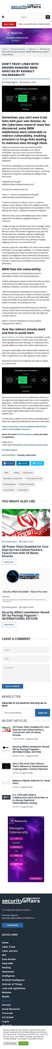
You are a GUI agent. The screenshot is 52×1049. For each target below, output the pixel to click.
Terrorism (7, 1013)
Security (15, 807)
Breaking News (18, 49)
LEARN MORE (12, 925)
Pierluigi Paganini (11, 82)
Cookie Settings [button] (10, 1043)
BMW (6, 473)
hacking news (28, 473)
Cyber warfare (18, 739)
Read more (9, 562)
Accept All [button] (23, 1043)
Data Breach (9, 959)
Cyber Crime (8, 946)
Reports (32, 49)
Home (4, 49)
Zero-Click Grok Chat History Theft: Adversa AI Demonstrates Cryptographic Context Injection (30, 766)
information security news (12, 478)
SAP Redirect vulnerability (14, 337)
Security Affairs (8, 490)
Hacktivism (8, 971)
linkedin (24, 463)
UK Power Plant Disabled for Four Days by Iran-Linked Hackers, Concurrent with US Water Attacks (25, 551)
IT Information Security (34, 478)
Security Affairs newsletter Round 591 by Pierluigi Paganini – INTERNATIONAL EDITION (25, 615)
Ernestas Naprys (25, 434)
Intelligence (8, 975)
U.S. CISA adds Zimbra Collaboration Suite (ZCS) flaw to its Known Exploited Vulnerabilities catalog (30, 798)
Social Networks (11, 1009)
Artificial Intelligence (13, 979)
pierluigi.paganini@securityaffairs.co (18, 918)
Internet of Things (12, 984)
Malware (6, 992)
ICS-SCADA (7, 1017)
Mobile (5, 996)
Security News (23, 490)
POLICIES (7, 1025)
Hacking (16, 473)
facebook (10, 463)
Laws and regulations (13, 988)
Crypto (5, 1021)
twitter (39, 463)
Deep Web (7, 963)
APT (4, 955)
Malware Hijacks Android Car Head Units (31, 782)
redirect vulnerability (26, 484)
